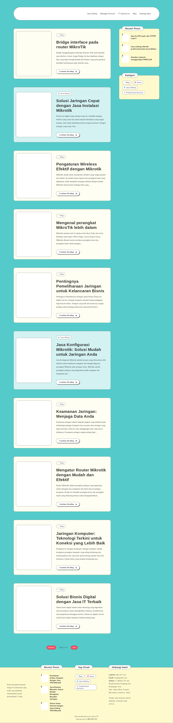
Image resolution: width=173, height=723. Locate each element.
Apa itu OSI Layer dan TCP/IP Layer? (143, 37)
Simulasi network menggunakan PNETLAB (141, 58)
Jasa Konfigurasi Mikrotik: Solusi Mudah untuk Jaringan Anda (78, 349)
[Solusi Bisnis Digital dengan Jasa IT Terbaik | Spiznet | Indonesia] (34, 608)
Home (139, 82)
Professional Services (134, 93)
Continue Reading (66, 71)
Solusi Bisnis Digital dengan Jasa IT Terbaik (78, 599)
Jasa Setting (92, 14)
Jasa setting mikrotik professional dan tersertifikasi (143, 48)
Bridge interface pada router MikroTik (77, 44)
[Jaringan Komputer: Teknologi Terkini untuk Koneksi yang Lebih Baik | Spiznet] (34, 547)
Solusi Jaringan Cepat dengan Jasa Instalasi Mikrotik (78, 105)
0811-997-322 (92, 719)
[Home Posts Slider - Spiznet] (30, 13)
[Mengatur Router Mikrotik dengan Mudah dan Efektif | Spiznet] (34, 484)
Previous (51, 647)
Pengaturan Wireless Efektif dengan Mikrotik (78, 166)
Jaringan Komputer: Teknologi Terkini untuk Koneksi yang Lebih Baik (80, 538)
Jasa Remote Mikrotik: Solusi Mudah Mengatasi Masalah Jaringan (56, 693)
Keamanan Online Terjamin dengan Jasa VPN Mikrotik (56, 679)
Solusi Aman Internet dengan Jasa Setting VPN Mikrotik (56, 707)
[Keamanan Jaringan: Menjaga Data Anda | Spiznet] (34, 422)
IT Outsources (124, 14)
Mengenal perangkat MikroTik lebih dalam (76, 225)
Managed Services (107, 14)
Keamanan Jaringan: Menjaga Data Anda (76, 414)
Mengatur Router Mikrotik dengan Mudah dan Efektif (81, 475)
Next (74, 647)
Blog (134, 14)
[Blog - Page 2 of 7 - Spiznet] (34, 53)
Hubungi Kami (145, 14)
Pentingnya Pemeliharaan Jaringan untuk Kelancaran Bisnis (80, 286)
